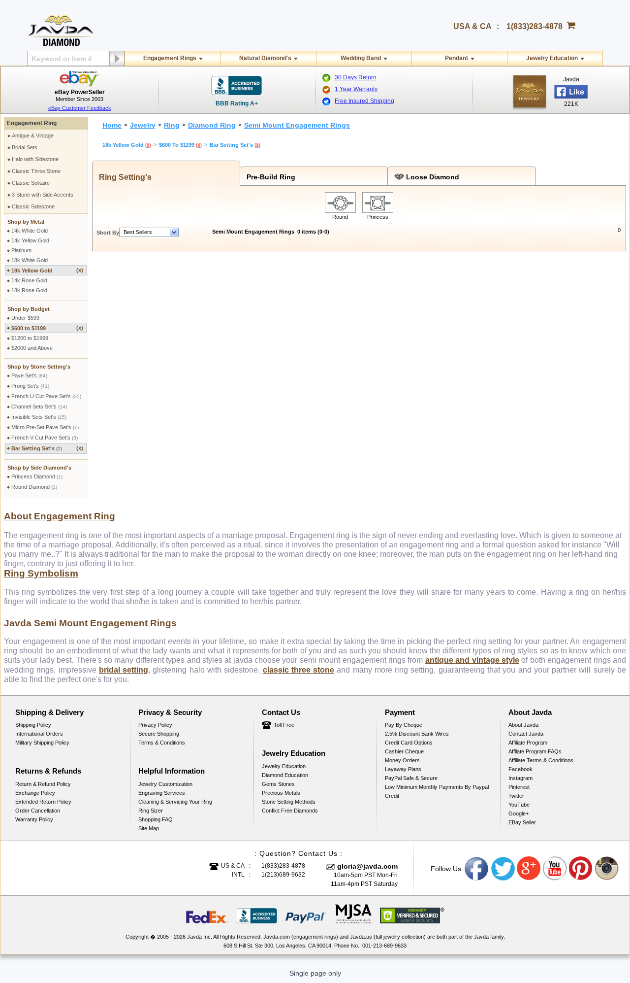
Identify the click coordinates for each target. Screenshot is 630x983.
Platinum (21, 250)
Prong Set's (30, 386)
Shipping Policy (33, 725)
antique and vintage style (472, 660)
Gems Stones (278, 784)
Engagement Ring (32, 123)
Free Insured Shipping (364, 101)
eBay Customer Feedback (79, 108)
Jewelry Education (552, 58)
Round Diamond (34, 487)
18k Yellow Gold (47, 270)
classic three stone (299, 670)
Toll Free (284, 725)
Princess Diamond (37, 476)
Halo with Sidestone (35, 159)
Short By (107, 233)
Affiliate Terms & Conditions (540, 760)
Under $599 (25, 318)
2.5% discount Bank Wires (417, 734)
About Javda (523, 725)
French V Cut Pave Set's (44, 438)
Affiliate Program (527, 743)
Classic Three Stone (36, 171)
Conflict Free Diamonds (290, 811)
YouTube (519, 805)
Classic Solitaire (31, 183)
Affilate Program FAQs (535, 751)
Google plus (529, 868)
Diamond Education (285, 775)
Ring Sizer (150, 811)
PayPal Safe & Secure (411, 778)
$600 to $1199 (47, 328)
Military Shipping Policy (42, 743)
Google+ (518, 813)
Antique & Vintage (33, 135)
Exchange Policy (35, 793)
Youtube (555, 868)
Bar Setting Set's (47, 448)
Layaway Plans (403, 769)
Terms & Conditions (161, 743)
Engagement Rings (169, 58)
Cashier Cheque (404, 751)
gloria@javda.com (367, 866)
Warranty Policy (34, 819)
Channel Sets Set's (39, 406)
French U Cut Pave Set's (46, 396)
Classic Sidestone (33, 206)
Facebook (520, 769)
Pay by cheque (403, 725)
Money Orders (402, 760)
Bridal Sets (24, 147)
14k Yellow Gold (30, 240)
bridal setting (123, 670)
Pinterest (519, 787)
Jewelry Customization (165, 784)
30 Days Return (356, 77)
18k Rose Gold (29, 290)
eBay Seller (522, 822)
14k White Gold (29, 231)
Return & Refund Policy (43, 784)
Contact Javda (525, 734)
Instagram (520, 778)
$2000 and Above (32, 348)
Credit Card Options (409, 743)
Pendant (456, 58)
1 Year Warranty (356, 89)
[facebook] (529, 91)
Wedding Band (361, 58)
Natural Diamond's (265, 58)
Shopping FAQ (155, 819)
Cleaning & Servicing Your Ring (175, 802)
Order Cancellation (37, 811)
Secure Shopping (158, 734)
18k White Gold (29, 260)
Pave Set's (29, 375)
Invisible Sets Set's (38, 417)
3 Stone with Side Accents (42, 195)
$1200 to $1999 (29, 338)
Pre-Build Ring (269, 177)
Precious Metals (281, 793)
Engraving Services (161, 793)
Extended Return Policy (43, 802)
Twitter (516, 796)
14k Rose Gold (29, 280)
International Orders (39, 734)
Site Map (148, 828)
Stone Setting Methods (288, 802)
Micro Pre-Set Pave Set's (45, 427)
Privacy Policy (155, 725)
